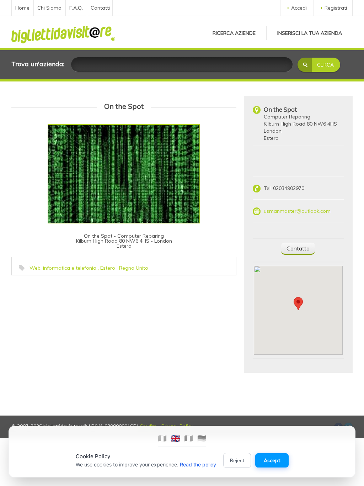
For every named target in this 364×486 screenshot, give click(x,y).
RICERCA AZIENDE (234, 33)
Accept (272, 460)
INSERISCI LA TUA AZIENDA (309, 33)
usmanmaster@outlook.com (297, 211)
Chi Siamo (49, 8)
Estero (107, 268)
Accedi (299, 8)
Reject (237, 460)
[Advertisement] (66, 323)
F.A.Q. (76, 8)
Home (22, 8)
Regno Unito (133, 268)
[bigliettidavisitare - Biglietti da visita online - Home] (63, 33)
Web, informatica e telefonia (63, 268)
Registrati (336, 8)
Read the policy (198, 464)
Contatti (100, 8)
